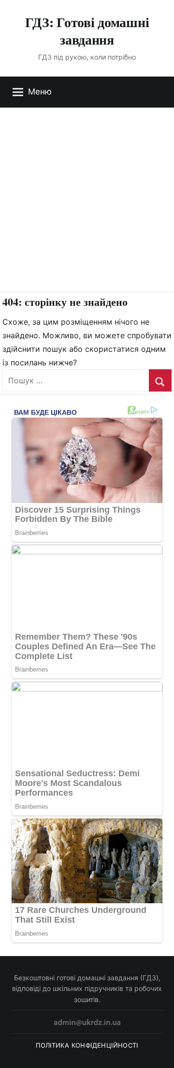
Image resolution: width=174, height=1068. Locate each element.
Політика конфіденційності (87, 1045)
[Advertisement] (87, 199)
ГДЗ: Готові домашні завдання (87, 30)
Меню (40, 91)
